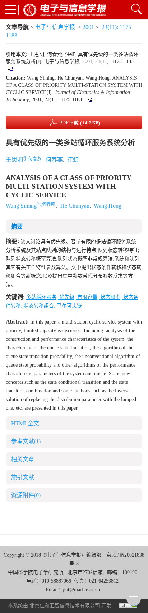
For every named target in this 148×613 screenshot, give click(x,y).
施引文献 (22, 477)
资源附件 (26, 495)
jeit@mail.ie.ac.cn (81, 589)
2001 (88, 27)
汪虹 (73, 160)
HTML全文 (25, 423)
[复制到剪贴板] (10, 68)
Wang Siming (21, 206)
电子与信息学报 (55, 27)
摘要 (17, 226)
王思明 (14, 160)
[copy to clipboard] (89, 99)
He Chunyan (74, 206)
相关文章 (22, 459)
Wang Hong (107, 206)
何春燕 (54, 160)
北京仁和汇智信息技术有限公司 (64, 605)
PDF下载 (79, 123)
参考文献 (26, 441)
